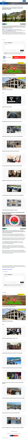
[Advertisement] (14, 259)
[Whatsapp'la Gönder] (6, 24)
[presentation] (5, 3)
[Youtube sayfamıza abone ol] (14, 435)
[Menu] (23, 1)
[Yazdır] (20, 24)
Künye (10, 433)
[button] (22, 24)
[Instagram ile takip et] (16, 435)
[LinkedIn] (5, 24)
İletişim (13, 433)
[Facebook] (2, 24)
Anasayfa (8, 433)
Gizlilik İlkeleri (16, 433)
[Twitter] (4, 24)
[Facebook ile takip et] (10, 435)
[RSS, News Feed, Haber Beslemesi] (17, 435)
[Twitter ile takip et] (12, 435)
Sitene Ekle (19, 433)
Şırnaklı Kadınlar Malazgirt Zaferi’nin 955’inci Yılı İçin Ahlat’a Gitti (15, 3)
